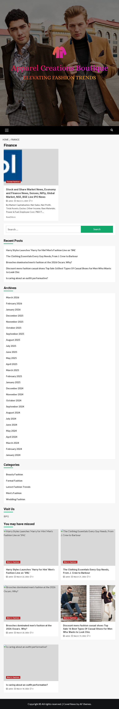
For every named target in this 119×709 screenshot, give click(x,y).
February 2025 (14, 376)
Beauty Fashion (14, 474)
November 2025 (14, 321)
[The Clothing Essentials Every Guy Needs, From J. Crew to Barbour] (88, 547)
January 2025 (13, 382)
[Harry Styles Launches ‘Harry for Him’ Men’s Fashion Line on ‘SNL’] (31, 547)
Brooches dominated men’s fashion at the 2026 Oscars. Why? (39, 262)
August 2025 (13, 339)
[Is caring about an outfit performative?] (31, 663)
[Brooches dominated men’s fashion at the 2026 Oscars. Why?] (31, 603)
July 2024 (11, 418)
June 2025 (11, 352)
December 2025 (14, 315)
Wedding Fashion (15, 499)
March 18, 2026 (23, 689)
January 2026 (13, 309)
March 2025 (12, 370)
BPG (6, 516)
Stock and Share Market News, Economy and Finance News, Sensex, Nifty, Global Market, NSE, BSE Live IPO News (31, 193)
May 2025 (11, 358)
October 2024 (13, 400)
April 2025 (11, 364)
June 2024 (11, 424)
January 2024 (13, 455)
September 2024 (15, 406)
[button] (7, 130)
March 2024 (12, 442)
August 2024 (13, 412)
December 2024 (14, 388)
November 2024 (14, 394)
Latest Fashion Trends (18, 486)
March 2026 (12, 297)
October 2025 (13, 327)
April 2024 (11, 436)
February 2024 (14, 448)
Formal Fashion (13, 182)
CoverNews (69, 703)
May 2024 (11, 430)
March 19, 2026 (80, 636)
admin (11, 201)
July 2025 (11, 345)
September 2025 (15, 333)
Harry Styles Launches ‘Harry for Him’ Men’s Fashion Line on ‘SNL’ (41, 250)
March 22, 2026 (23, 577)
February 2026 (14, 303)
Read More (10, 217)
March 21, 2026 (80, 577)
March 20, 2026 (23, 633)
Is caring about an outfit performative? (27, 278)
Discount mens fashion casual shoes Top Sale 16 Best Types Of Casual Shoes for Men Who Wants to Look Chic (58, 270)
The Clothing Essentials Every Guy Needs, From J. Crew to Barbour (42, 256)
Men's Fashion (14, 493)
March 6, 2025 (22, 201)
